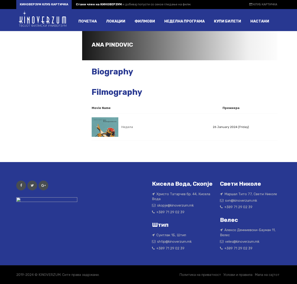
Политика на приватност (200, 275)
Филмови (145, 21)
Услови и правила (237, 275)
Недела (127, 127)
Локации (115, 21)
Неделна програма (184, 21)
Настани (259, 21)
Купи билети (227, 21)
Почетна (87, 21)
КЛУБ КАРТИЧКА (264, 4)
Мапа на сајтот (267, 275)
